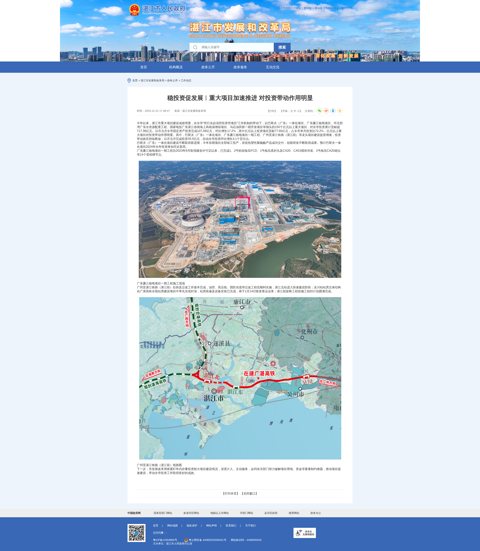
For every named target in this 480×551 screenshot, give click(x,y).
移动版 (318, 8)
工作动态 (186, 80)
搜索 (282, 47)
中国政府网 (134, 512)
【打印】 (272, 110)
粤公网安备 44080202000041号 (207, 539)
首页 (143, 67)
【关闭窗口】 (249, 493)
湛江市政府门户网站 (289, 8)
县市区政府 (271, 512)
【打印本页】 (231, 493)
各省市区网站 (191, 512)
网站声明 (211, 525)
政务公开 (208, 67)
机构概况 (176, 67)
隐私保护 (192, 525)
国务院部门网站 (163, 512)
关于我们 (250, 525)
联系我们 (231, 525)
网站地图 (172, 525)
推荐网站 (294, 512)
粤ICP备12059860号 (165, 539)
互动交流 (272, 67)
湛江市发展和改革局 (152, 80)
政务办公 (315, 512)
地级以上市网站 (219, 512)
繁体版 (308, 8)
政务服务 (240, 67)
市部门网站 (246, 512)
